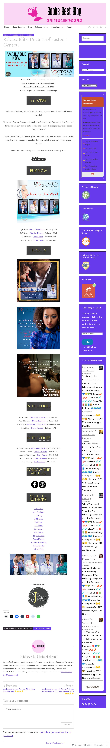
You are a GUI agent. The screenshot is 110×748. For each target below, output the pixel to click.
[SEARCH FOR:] (93, 38)
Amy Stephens (38, 512)
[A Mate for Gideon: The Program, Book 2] (101, 621)
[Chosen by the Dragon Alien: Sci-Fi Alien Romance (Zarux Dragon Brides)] (101, 558)
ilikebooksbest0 (26, 35)
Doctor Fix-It (38, 240)
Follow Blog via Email (91, 308)
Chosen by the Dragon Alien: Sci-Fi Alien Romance (92, 559)
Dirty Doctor (42, 455)
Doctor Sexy (38, 237)
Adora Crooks (38, 546)
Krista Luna (87, 501)
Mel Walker (38, 532)
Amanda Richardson (39, 542)
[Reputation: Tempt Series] (101, 369)
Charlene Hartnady (88, 629)
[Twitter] (97, 26)
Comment (66, 724)
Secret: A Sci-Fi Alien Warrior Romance (89, 435)
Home (6, 27)
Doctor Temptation (36, 229)
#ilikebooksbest (43, 629)
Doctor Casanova (40, 452)
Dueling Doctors (36, 233)
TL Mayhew (38, 529)
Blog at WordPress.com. (55, 743)
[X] (92, 704)
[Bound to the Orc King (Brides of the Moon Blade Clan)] (101, 497)
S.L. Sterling (39, 549)
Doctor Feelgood (38, 421)
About (69, 27)
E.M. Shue (38, 519)
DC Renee (38, 526)
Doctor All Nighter (40, 458)
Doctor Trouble (37, 428)
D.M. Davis (38, 509)
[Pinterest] (93, 26)
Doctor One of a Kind (38, 448)
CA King (38, 515)
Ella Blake (86, 565)
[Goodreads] (105, 26)
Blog (30, 27)
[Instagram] (101, 26)
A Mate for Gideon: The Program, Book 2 (90, 623)
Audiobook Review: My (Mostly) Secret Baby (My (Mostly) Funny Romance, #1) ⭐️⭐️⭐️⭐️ (58, 689)
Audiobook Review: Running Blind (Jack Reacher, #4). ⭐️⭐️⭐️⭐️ (19, 688)
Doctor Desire (39, 462)
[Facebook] (89, 26)
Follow (87, 342)
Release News (41, 27)
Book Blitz (11, 629)
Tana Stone (86, 441)
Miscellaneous (57, 27)
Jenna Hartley (87, 373)
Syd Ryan (38, 522)
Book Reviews (19, 27)
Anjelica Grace (38, 536)
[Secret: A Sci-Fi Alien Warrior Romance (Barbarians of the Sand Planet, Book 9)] (101, 433)
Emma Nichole (38, 539)
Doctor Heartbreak (37, 417)
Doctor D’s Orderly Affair (36, 424)
